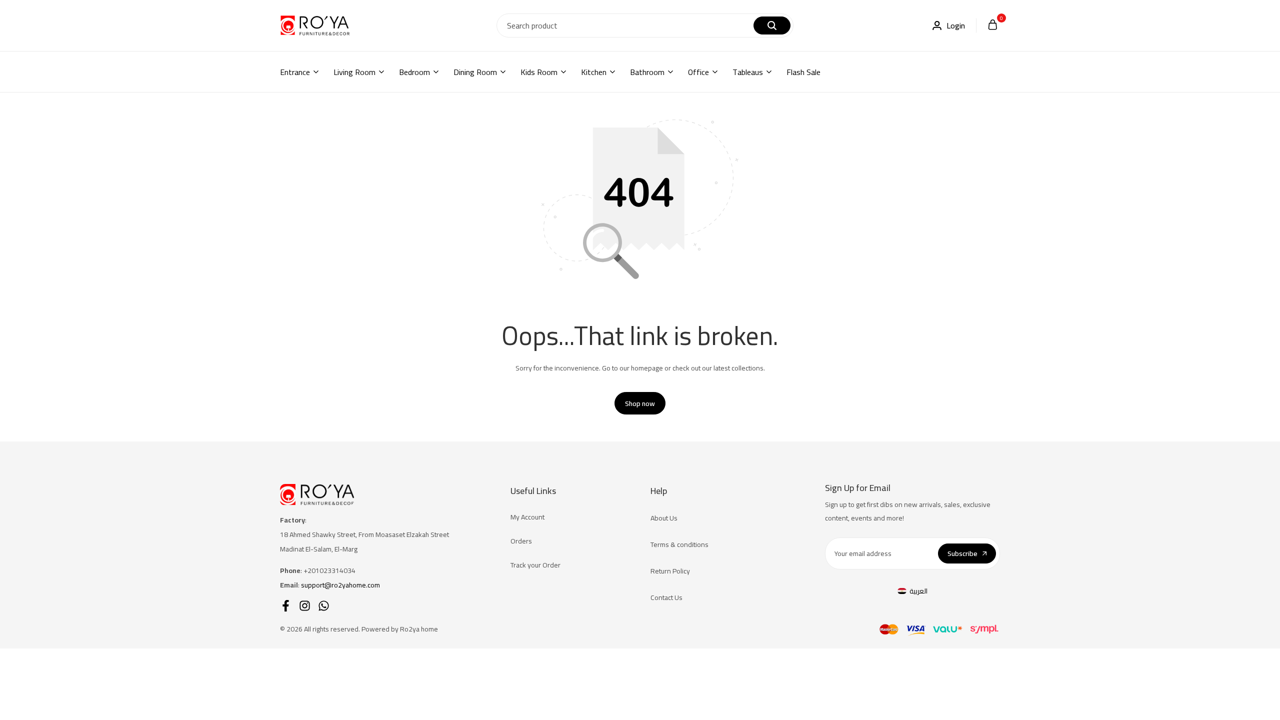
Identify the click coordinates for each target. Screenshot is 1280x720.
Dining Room (475, 72)
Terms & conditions (679, 544)
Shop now (640, 403)
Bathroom (647, 72)
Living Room (355, 72)
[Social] (286, 606)
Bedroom (414, 72)
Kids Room (539, 72)
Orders (521, 541)
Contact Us (666, 597)
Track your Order (535, 565)
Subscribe (963, 553)
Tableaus (747, 72)
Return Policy (670, 571)
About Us (664, 518)
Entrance (295, 72)
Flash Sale (803, 72)
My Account (527, 517)
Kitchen (593, 72)
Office (698, 72)
